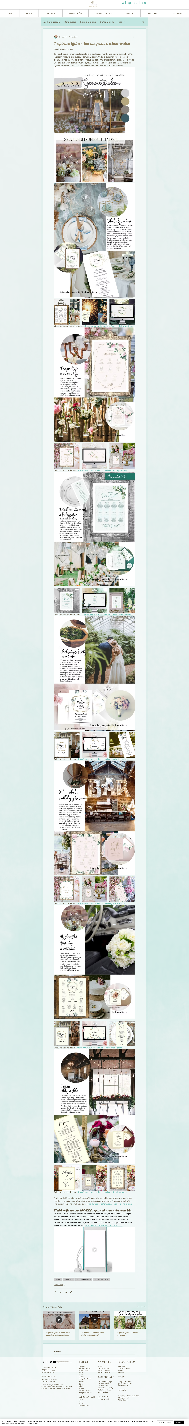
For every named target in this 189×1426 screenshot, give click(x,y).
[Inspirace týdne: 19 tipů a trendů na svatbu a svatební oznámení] (59, 1320)
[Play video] (94, 1249)
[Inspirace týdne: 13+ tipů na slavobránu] (130, 1320)
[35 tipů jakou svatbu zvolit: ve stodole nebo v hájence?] (94, 1320)
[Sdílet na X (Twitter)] (60, 1292)
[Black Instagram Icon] (43, 1362)
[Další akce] (133, 37)
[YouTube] (54, 1362)
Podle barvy (83, 1370)
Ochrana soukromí (32, 1423)
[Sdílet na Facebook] (55, 1292)
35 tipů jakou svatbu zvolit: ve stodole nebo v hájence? (92, 1333)
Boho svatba (70, 22)
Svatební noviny (104, 1370)
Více (120, 22)
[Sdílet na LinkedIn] (66, 1292)
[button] (143, 3)
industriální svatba (101, 1279)
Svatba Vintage (107, 22)
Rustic (81, 1377)
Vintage (82, 1381)
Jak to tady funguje (105, 1382)
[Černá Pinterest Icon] (50, 1362)
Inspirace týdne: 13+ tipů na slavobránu (127, 1333)
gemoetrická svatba (84, 1279)
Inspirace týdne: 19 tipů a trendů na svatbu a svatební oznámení (58, 1333)
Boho (81, 1375)
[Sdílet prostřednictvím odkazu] (71, 1292)
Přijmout (179, 1422)
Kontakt (121, 1372)
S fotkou (82, 1372)
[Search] (123, 3)
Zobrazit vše (141, 1307)
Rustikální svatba (88, 22)
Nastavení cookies (164, 1422)
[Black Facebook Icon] (47, 1362)
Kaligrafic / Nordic (85, 1379)
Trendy (57, 1279)
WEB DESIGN (45, 1379)
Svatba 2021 (68, 1279)
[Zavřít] (186, 1422)
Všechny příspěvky (51, 22)
